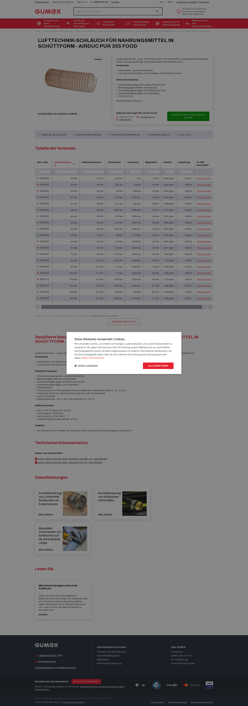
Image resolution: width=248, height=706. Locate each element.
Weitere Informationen (93, 357)
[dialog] (124, 353)
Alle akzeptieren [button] (158, 365)
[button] (86, 365)
